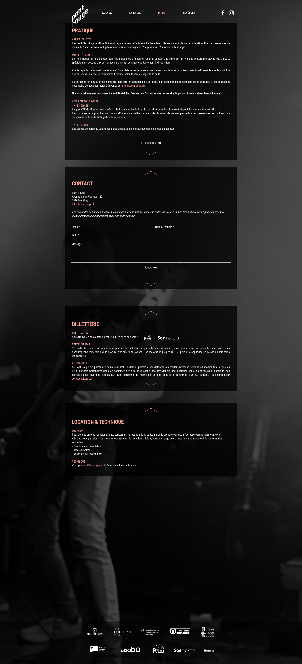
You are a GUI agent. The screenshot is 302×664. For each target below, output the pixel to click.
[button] (151, 143)
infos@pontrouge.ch (133, 85)
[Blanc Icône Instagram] (231, 13)
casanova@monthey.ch (208, 434)
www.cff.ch (211, 109)
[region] (79, 16)
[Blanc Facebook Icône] (223, 13)
